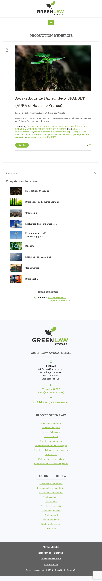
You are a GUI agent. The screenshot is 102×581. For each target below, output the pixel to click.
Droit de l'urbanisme (51, 432)
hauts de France (22, 134)
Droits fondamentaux (51, 524)
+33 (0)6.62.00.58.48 (57, 297)
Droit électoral (51, 515)
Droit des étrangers (51, 519)
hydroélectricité (38, 134)
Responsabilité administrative (51, 488)
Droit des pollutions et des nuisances (51, 450)
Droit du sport (51, 501)
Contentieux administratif (51, 492)
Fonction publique (51, 497)
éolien (83, 131)
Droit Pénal (51, 528)
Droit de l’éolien (51, 436)
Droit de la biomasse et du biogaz (51, 445)
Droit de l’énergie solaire (51, 441)
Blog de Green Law (37, 126)
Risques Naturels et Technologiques (51, 463)
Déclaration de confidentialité (51, 553)
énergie (76, 131)
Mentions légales (51, 547)
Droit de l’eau (51, 454)
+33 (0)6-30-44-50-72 (51, 389)
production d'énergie (36, 137)
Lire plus (22, 145)
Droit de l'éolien (73, 126)
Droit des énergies (56, 129)
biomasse (45, 131)
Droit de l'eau (55, 126)
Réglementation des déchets (51, 459)
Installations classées (51, 423)
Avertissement (51, 564)
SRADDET (51, 137)
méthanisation (65, 134)
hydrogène (52, 134)
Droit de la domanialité (51, 506)
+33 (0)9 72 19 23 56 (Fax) (59, 300)
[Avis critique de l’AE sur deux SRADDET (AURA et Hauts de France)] (53, 68)
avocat (37, 131)
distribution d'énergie (61, 131)
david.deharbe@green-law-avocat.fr (51, 402)
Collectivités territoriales (51, 483)
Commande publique (51, 510)
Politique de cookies (51, 558)
